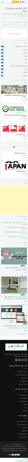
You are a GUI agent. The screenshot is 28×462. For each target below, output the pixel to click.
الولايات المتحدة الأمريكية (21, 22)
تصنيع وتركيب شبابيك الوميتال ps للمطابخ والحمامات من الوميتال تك (15, 297)
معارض (4, 24)
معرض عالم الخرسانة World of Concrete (17, 236)
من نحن (25, 407)
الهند (9, 26)
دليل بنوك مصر (23, 381)
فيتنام (15, 24)
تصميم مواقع (24, 275)
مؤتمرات (4, 22)
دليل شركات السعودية (22, 421)
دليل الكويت (24, 430)
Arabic (24, 458)
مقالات (25, 404)
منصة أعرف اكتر (23, 437)
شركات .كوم (9, 444)
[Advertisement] (14, 200)
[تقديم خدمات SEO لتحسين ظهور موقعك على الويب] (14, 256)
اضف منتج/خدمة (15, 1)
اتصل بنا (25, 410)
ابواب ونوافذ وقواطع (22, 304)
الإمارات (25, 24)
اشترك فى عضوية (23, 384)
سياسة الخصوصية (23, 395)
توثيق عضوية (24, 378)
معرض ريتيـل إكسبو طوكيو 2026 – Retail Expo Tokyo (15, 222)
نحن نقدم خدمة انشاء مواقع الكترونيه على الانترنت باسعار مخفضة (14, 326)
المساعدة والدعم (23, 401)
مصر (11, 24)
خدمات (19, 333)
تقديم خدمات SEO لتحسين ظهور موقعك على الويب (16, 268)
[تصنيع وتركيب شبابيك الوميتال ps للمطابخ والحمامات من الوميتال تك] (14, 285)
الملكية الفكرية (23, 398)
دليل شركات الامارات (22, 424)
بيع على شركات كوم (22, 371)
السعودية (11, 22)
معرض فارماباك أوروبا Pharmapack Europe (17, 227)
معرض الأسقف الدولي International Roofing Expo (15, 232)
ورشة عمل (4, 26)
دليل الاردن (24, 427)
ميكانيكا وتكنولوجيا (23, 434)
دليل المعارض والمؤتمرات (21, 374)
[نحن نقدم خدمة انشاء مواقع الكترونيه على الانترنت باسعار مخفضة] (14, 314)
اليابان (19, 24)
